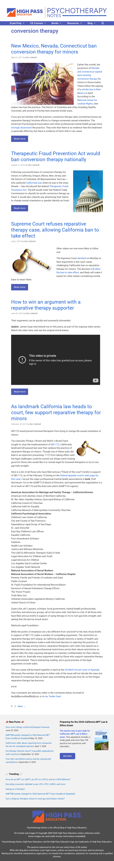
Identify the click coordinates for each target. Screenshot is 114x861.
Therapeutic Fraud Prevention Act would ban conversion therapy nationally (55, 156)
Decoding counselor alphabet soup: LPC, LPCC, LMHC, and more (35, 784)
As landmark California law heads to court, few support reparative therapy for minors (56, 412)
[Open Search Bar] (103, 23)
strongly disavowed (21, 127)
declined (81, 258)
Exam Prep (15, 23)
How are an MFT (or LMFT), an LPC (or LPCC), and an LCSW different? (38, 779)
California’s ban (34, 182)
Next (22, 706)
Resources (73, 23)
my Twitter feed (53, 696)
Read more (19, 138)
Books (55, 23)
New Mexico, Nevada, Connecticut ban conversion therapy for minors (54, 49)
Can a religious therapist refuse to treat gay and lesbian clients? (35, 798)
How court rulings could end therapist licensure (27, 727)
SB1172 (55, 444)
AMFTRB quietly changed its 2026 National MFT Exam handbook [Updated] (40, 794)
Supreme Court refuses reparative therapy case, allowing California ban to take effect (55, 230)
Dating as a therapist (15, 789)
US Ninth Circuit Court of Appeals (82, 669)
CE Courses (36, 23)
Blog (90, 23)
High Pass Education (76, 827)
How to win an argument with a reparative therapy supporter (46, 305)
